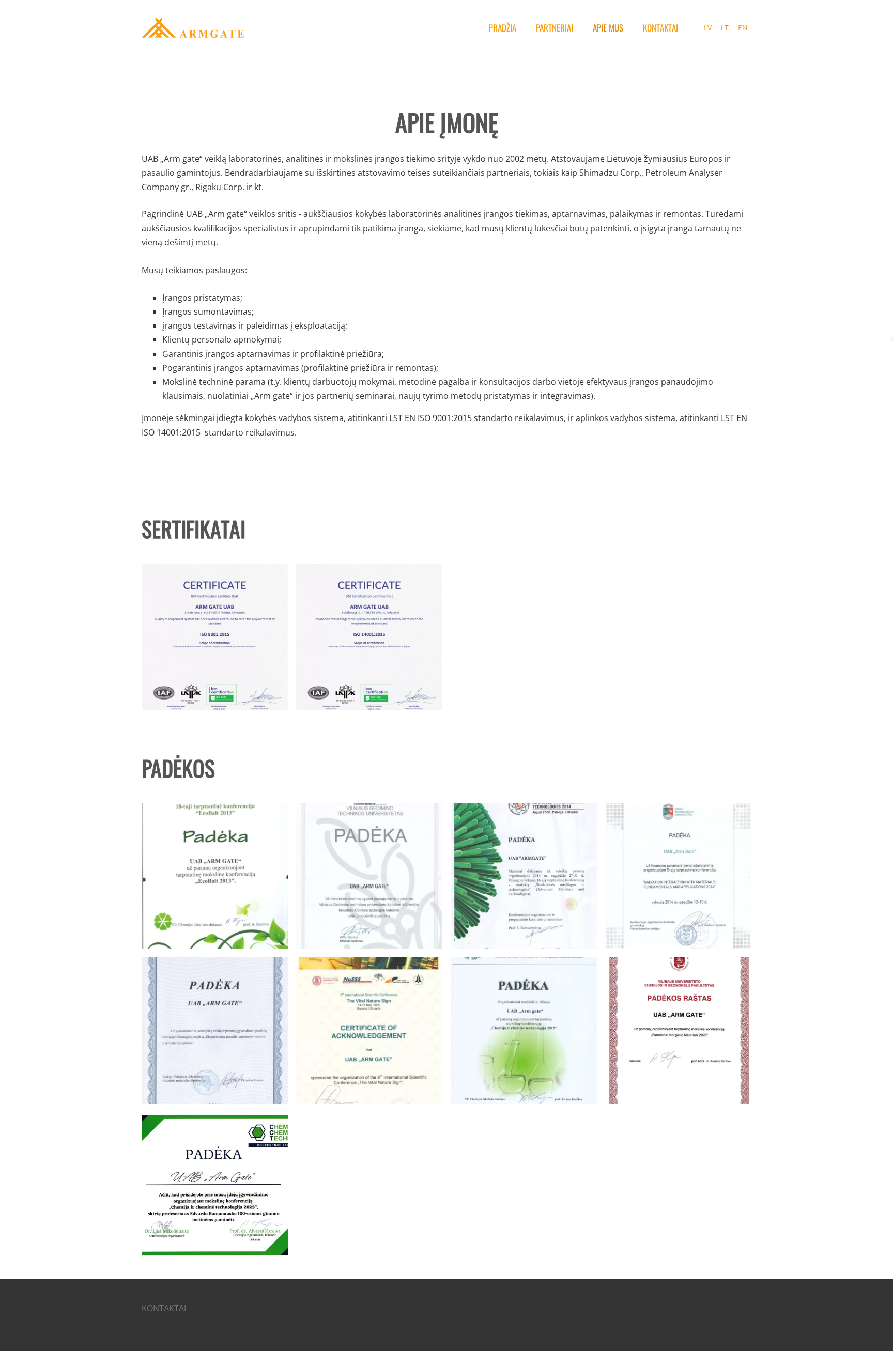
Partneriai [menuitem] (554, 27)
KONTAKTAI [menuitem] (660, 27)
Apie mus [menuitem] (608, 27)
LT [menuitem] (725, 28)
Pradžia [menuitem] (502, 27)
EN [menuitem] (743, 28)
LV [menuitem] (708, 28)
